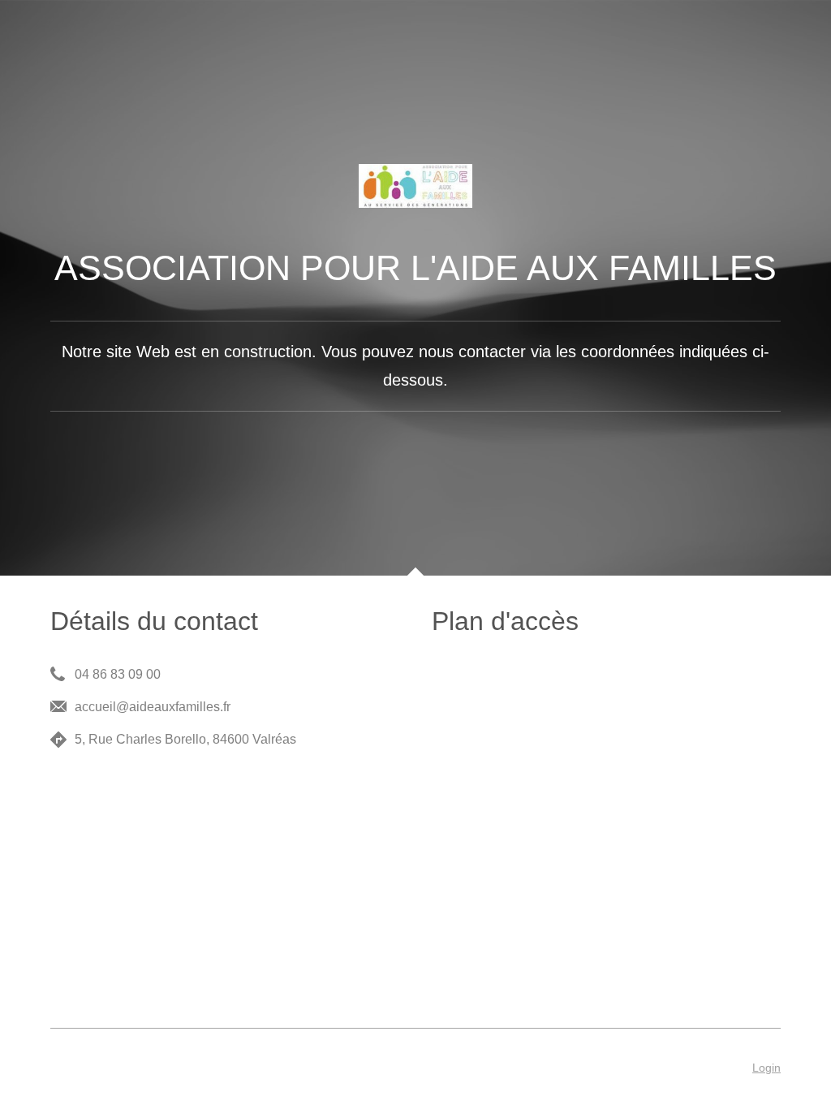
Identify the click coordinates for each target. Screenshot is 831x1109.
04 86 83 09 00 (118, 674)
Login (766, 1067)
